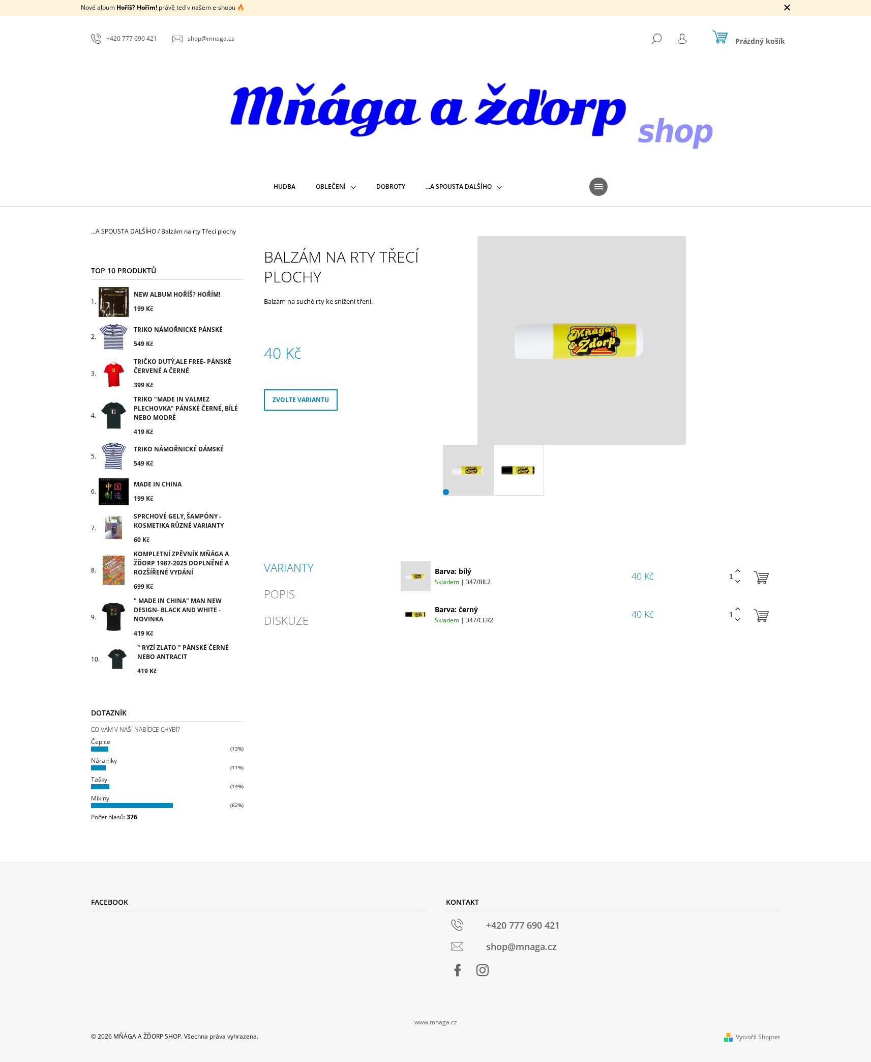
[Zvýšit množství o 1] (738, 571)
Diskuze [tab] (286, 620)
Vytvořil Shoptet (758, 1036)
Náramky (104, 760)
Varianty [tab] (289, 567)
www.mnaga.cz (435, 1022)
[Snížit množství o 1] (738, 582)
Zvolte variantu (301, 399)
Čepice (100, 741)
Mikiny (100, 798)
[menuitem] (284, 187)
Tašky (99, 779)
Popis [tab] (279, 594)
